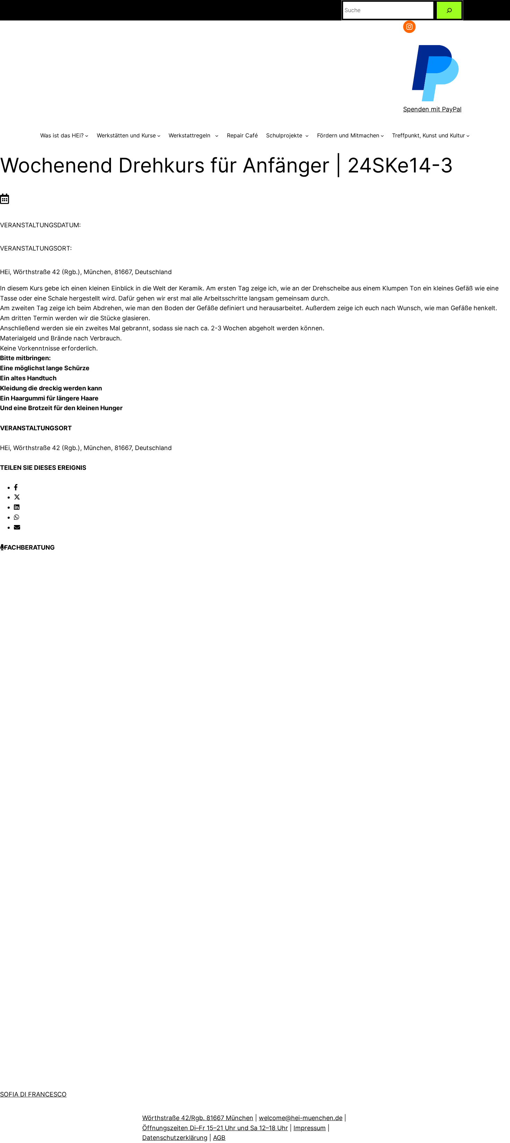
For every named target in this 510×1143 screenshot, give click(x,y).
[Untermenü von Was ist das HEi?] (86, 135)
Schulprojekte (285, 135)
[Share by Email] (17, 527)
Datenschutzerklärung (174, 1137)
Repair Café (242, 135)
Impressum (310, 1128)
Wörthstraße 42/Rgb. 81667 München (197, 1117)
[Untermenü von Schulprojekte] (307, 135)
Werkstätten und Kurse (126, 135)
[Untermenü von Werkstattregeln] (217, 135)
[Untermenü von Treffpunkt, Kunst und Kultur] (468, 135)
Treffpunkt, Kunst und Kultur (428, 135)
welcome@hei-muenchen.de (300, 1117)
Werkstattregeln (191, 135)
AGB (219, 1137)
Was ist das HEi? (62, 135)
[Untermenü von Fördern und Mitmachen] (382, 135)
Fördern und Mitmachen (348, 135)
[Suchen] (449, 10)
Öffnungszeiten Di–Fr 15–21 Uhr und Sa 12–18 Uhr (215, 1128)
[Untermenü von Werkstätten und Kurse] (159, 135)
